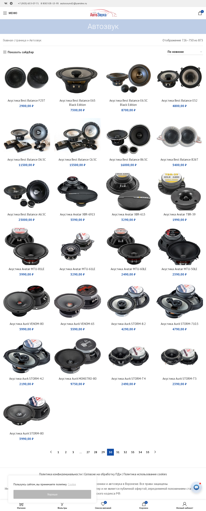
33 (132, 452)
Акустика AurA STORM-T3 (180, 378)
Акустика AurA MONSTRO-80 (77, 378)
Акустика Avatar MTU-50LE (179, 269)
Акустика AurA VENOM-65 (77, 324)
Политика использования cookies (145, 474)
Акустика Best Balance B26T (179, 159)
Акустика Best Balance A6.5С (26, 214)
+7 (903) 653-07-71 (28, 3)
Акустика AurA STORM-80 (26, 433)
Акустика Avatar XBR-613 (128, 214)
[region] (52, 489)
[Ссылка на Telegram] (11, 3)
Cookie (72, 484)
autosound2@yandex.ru (73, 3)
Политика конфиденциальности (60, 474)
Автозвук (35, 40)
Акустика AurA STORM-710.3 (179, 324)
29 (103, 452)
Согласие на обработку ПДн (102, 474)
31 (117, 452)
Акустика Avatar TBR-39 (180, 214)
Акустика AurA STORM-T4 (128, 378)
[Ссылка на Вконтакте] (6, 3)
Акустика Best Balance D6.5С (26, 159)
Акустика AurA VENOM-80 (26, 324)
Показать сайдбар (21, 52)
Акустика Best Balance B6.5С (128, 159)
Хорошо (52, 494)
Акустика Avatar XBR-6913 (77, 214)
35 (147, 452)
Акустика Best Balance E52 (179, 100)
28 (95, 452)
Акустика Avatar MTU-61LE (77, 269)
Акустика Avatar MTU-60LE (128, 269)
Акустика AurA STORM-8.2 (128, 324)
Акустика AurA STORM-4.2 (26, 378)
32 (125, 452)
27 (88, 452)
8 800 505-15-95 (50, 3)
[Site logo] (103, 13)
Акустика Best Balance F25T (26, 100)
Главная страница (14, 40)
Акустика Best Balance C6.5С (78, 159)
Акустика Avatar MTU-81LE (26, 269)
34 (140, 452)
